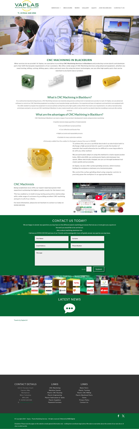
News (77, 8)
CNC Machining (54, 388)
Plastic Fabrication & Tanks (55, 397)
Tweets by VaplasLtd (20, 320)
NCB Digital (71, 419)
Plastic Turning (84, 390)
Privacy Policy (84, 400)
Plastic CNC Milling (84, 392)
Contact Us (119, 8)
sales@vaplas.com (26, 402)
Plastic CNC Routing (54, 392)
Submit (99, 269)
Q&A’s (93, 8)
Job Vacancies (105, 8)
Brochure (67, 8)
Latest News (69, 299)
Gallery (85, 8)
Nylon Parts (84, 388)
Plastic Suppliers (55, 400)
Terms (84, 397)
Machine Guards (55, 390)
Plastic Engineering (55, 395)
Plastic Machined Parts (84, 395)
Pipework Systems (55, 402)
